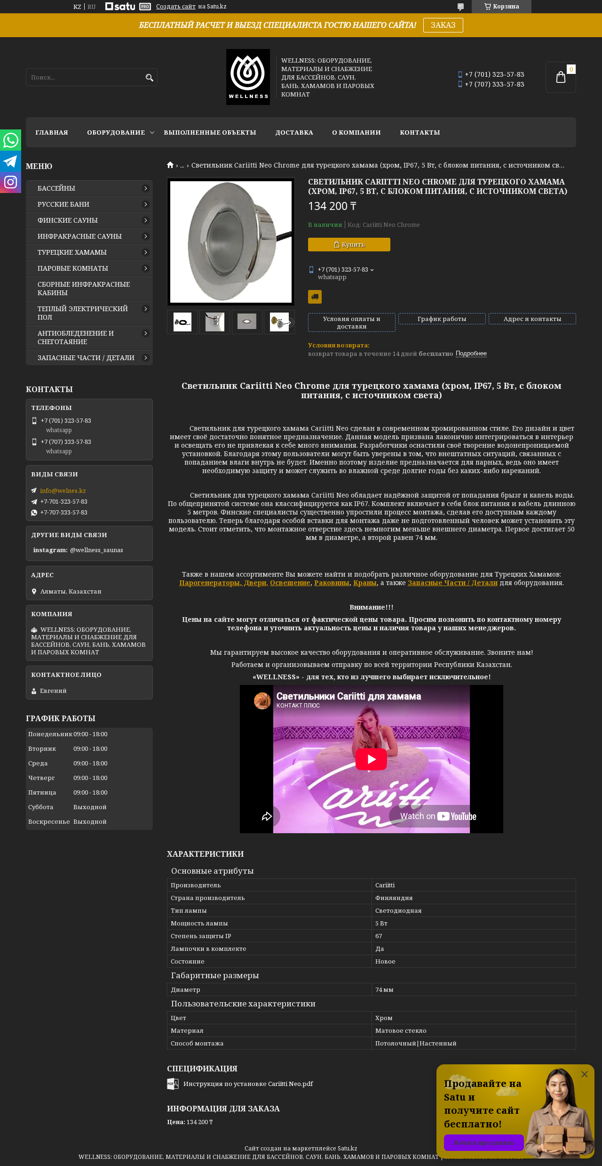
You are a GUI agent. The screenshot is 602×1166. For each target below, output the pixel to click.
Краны (365, 582)
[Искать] (149, 78)
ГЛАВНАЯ (51, 132)
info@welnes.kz (63, 490)
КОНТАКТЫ (420, 132)
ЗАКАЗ (443, 25)
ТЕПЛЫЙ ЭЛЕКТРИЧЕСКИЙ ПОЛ (83, 313)
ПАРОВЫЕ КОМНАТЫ (73, 268)
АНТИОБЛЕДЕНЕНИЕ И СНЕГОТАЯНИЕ (76, 337)
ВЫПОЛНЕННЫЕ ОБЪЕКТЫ (210, 132)
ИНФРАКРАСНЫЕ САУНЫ (80, 236)
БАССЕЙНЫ (56, 188)
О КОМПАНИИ (356, 132)
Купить (353, 244)
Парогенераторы (209, 582)
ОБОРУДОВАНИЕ (116, 132)
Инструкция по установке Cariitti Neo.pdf (248, 1083)
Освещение (290, 582)
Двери (254, 582)
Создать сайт (176, 6)
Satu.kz (347, 1148)
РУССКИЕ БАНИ (63, 204)
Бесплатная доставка (315, 297)
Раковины (331, 582)
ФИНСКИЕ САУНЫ (68, 220)
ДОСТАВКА (294, 132)
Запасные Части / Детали (453, 582)
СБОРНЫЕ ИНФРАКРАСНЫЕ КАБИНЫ (84, 288)
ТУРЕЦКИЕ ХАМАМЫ (72, 252)
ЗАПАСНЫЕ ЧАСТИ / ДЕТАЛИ (86, 358)
